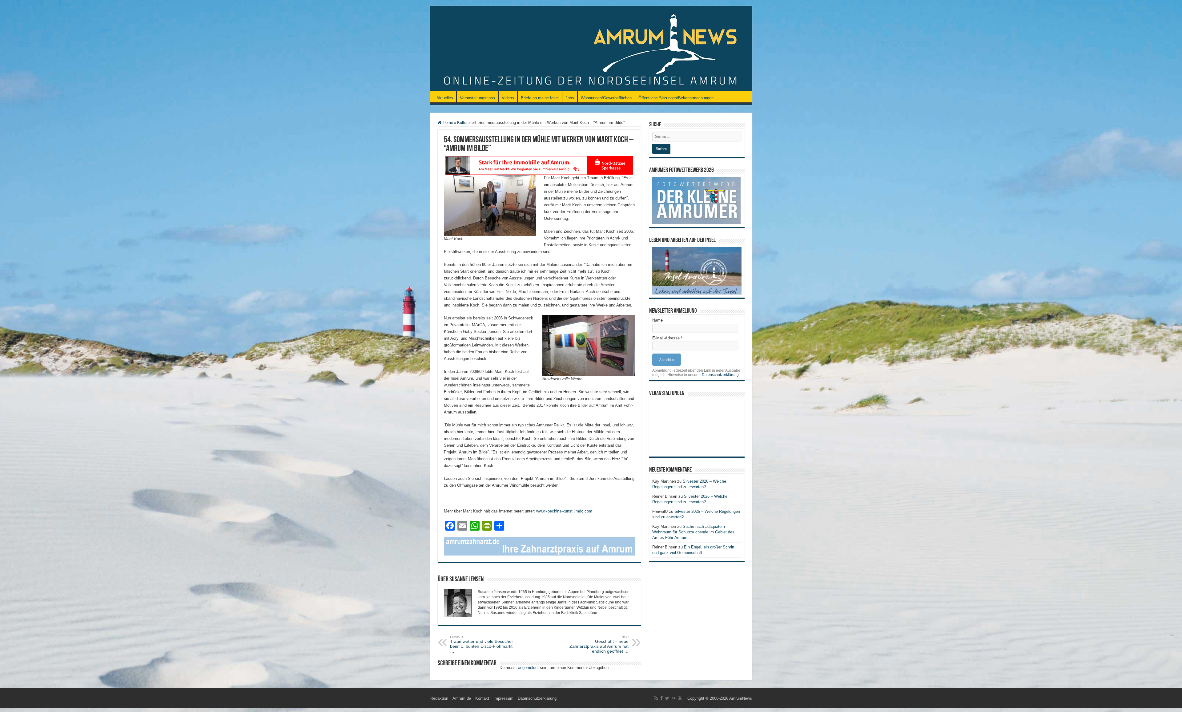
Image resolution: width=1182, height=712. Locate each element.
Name (657, 320)
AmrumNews (740, 698)
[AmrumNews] (591, 49)
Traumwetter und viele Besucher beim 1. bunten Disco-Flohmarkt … (481, 644)
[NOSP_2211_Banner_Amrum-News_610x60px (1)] (539, 165)
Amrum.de (461, 698)
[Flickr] (673, 698)
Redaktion (439, 698)
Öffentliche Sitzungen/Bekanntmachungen (676, 98)
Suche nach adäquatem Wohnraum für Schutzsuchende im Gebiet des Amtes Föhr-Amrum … (693, 532)
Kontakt (482, 698)
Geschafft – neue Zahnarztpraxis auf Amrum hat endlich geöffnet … (599, 644)
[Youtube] (679, 698)
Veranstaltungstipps (477, 98)
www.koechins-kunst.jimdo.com (564, 511)
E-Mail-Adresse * (667, 338)
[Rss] (656, 698)
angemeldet (528, 667)
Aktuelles (444, 98)
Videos (508, 98)
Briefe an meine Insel (540, 98)
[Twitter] (667, 698)
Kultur (462, 122)
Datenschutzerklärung (720, 375)
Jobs (569, 98)
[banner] (539, 546)
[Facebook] (661, 698)
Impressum (503, 698)
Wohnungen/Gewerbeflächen (606, 98)
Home (447, 122)
